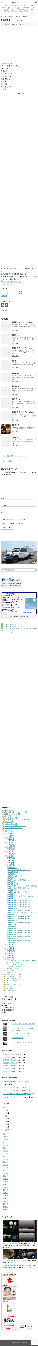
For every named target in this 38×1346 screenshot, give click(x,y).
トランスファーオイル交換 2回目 (23, 1024)
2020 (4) (11, 948)
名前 (3, 498)
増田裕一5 (13, 868)
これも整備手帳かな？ (14, 966)
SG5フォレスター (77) (13, 976)
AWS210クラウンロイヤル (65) (16, 812)
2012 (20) (11, 858)
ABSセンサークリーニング (21, 1033)
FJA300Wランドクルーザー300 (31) (17, 820)
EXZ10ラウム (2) (11, 818)
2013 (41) (11, 860)
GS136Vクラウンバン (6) (14, 828)
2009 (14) (11, 853)
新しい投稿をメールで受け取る (14, 523)
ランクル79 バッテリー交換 (22, 1042)
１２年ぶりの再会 (13, 962)
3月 (6, 1124)
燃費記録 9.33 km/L (9, 1057)
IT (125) (7, 830)
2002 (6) (11, 844)
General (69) (9, 822)
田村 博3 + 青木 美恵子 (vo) (19, 892)
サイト (3, 512)
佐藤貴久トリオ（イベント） (17, 456)
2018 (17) (11, 944)
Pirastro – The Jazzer (14, 968)
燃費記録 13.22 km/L (10, 1063)
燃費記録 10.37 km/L (10, 1054)
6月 (6, 1116)
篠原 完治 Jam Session (18, 876)
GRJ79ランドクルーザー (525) (15, 826)
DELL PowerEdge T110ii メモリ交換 (15, 1082)
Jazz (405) (8, 831)
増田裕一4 (10, 461)
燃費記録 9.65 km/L (9, 1071)
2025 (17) (11, 953)
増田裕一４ (14, 934)
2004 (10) (11, 848)
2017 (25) (11, 942)
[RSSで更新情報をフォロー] (6, 305)
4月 (6, 1121)
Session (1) (11, 959)
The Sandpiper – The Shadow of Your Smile (22, 961)
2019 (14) (11, 946)
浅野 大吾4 (14, 872)
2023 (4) (11, 950)
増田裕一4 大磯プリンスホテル (21, 896)
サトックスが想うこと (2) (14, 984)
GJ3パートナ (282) (11, 824)
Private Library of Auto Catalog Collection (17, 1265)
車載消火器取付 (17, 1038)
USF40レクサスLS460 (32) (14, 978)
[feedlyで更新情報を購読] (2, 305)
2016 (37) (11, 866)
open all (4, 810)
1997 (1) (11, 835)
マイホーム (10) (10, 986)
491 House (10, 970)
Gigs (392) (10, 833)
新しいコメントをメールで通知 (14, 520)
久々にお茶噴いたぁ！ (14, 964)
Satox (6, 310)
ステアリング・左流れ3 (11, 1087)
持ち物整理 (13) (10, 990)
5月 (6, 1118)
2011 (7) (11, 857)
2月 (6, 1127)
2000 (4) (11, 840)
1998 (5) (11, 837)
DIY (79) (8, 816)
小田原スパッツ (12, 972)
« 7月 (3, 1014)
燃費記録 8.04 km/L (9, 1068)
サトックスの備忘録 (10, 2)
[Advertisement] (19, 43)
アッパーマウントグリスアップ (14, 1094)
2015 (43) (11, 864)
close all (11, 810)
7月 (6, 1113)
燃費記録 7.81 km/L (9, 1060)
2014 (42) (11, 862)
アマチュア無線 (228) (12, 980)
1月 (6, 1130)
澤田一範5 (13, 890)
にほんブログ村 (6, 284)
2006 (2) (11, 851)
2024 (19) (11, 951)
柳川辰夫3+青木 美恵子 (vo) (19, 880)
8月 (6, 1110)
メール (4, 505)
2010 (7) (11, 855)
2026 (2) (11, 955)
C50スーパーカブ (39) (12, 814)
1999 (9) (11, 839)
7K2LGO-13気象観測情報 (12, 1243)
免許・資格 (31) (10, 988)
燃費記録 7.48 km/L (9, 1066)
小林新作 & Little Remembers (20, 870)
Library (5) (10, 957)
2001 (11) (11, 842)
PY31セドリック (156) (13, 974)
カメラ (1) (8, 982)
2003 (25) (11, 846)
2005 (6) (11, 849)
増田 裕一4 (14, 884)
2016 (23, 24)
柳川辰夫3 (13, 924)
